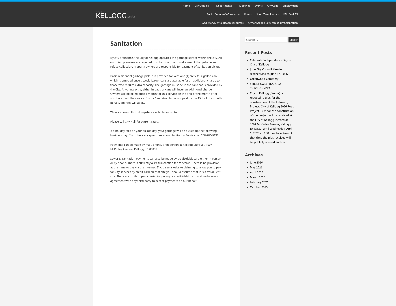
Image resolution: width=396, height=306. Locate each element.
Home (186, 5)
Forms (248, 14)
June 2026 (256, 162)
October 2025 (259, 187)
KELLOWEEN (290, 14)
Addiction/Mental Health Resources (223, 23)
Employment (290, 5)
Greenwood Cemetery (264, 79)
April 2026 (256, 172)
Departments (224, 5)
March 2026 (257, 177)
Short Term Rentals (267, 14)
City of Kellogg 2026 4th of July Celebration (273, 23)
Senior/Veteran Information (223, 14)
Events (259, 5)
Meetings (244, 5)
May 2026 (256, 167)
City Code (272, 5)
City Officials (201, 5)
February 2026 (259, 182)
